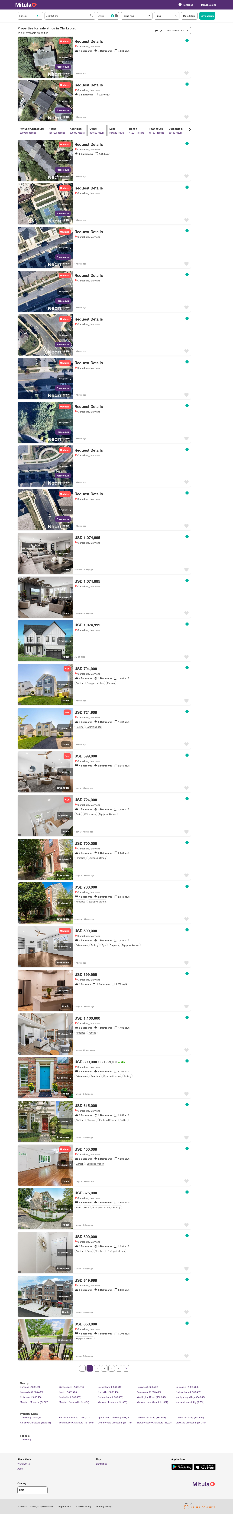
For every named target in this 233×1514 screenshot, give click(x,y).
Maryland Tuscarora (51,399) (112, 1402)
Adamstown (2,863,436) (149, 1392)
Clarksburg (25, 1439)
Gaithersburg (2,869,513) (71, 1386)
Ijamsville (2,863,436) (108, 1392)
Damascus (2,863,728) (187, 1386)
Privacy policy (104, 1506)
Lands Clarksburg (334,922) (190, 1417)
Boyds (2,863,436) (68, 1392)
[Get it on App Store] (205, 1467)
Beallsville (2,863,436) (70, 1397)
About (20, 1468)
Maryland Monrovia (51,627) (34, 1402)
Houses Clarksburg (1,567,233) (75, 1417)
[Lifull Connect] (199, 1508)
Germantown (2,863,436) (110, 1397)
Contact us (101, 1463)
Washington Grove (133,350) (151, 1397)
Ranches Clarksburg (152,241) (35, 1422)
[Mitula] (26, 5)
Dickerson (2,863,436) (31, 1397)
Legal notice (64, 1506)
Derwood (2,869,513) (30, 1386)
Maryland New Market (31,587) (152, 1402)
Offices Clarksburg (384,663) (151, 1417)
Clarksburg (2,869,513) (31, 1417)
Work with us (23, 1463)
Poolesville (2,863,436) (31, 1392)
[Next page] (126, 1368)
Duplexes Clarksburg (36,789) (191, 1422)
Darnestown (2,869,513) (110, 1386)
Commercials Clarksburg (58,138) (115, 1422)
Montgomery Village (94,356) (190, 1397)
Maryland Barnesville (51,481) (74, 1402)
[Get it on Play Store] (182, 1467)
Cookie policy (83, 1506)
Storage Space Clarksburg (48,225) (154, 1422)
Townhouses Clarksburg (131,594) (76, 1422)
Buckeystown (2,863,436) (188, 1392)
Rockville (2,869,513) (147, 1386)
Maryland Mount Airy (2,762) (190, 1402)
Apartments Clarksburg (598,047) (114, 1417)
